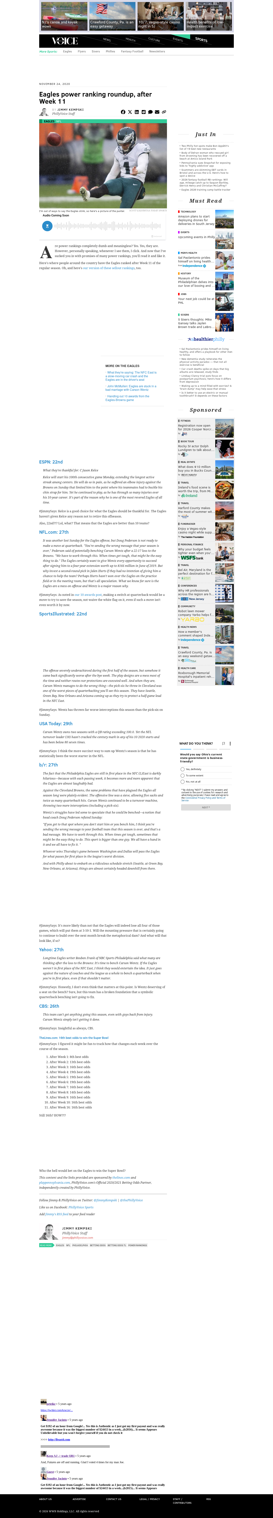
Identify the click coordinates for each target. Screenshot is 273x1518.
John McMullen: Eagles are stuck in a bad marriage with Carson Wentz (130, 388)
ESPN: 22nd (51, 462)
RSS (208, 1499)
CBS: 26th (49, 1006)
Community (188, 606)
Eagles (67, 51)
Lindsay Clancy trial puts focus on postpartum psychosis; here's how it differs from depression (205, 378)
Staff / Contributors (182, 1500)
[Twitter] (130, 112)
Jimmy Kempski (70, 109)
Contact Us (113, 1499)
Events (178, 39)
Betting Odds (97, 1245)
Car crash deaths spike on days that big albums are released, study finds (204, 370)
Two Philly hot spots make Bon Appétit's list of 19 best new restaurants (204, 147)
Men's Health (189, 252)
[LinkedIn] (137, 112)
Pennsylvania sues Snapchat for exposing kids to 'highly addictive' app (205, 164)
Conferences (189, 585)
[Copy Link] (164, 112)
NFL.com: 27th (54, 532)
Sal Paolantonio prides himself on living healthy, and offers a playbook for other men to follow (206, 351)
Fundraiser (188, 523)
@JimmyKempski (105, 1200)
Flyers (82, 51)
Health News (189, 627)
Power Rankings (137, 1245)
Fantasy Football (132, 51)
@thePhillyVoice (131, 1200)
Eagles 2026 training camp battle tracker (205, 189)
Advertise (79, 1499)
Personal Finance (192, 544)
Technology (188, 211)
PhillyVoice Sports (81, 1207)
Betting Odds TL (117, 1245)
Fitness (186, 420)
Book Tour (187, 441)
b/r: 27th (48, 765)
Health (130, 39)
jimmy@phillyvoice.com (77, 1237)
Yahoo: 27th (51, 949)
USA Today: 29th (56, 723)
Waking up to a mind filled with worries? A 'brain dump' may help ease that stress (206, 387)
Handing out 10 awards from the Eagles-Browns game (127, 398)
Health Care (188, 668)
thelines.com (121, 1177)
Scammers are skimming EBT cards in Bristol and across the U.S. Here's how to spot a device (204, 172)
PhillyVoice (64, 41)
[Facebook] (123, 112)
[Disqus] (103, 1347)
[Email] (157, 112)
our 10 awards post (88, 595)
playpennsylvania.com (54, 1182)
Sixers (96, 51)
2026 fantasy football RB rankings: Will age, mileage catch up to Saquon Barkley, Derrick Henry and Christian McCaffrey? (204, 182)
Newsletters (157, 51)
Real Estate (188, 462)
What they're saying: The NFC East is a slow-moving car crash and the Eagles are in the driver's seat (131, 375)
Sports (201, 39)
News (107, 39)
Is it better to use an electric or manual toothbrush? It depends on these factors (204, 394)
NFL (58, 121)
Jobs (183, 294)
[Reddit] (144, 112)
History (186, 273)
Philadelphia (80, 1245)
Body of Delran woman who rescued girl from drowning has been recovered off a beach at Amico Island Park (204, 155)
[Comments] (150, 112)
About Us (45, 1499)
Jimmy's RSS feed (56, 1214)
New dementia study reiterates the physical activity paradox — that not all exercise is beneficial (203, 361)
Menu (45, 41)
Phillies (110, 51)
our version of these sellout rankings (109, 268)
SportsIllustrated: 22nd (63, 614)
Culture (154, 39)
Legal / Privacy (149, 1499)
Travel (185, 482)
